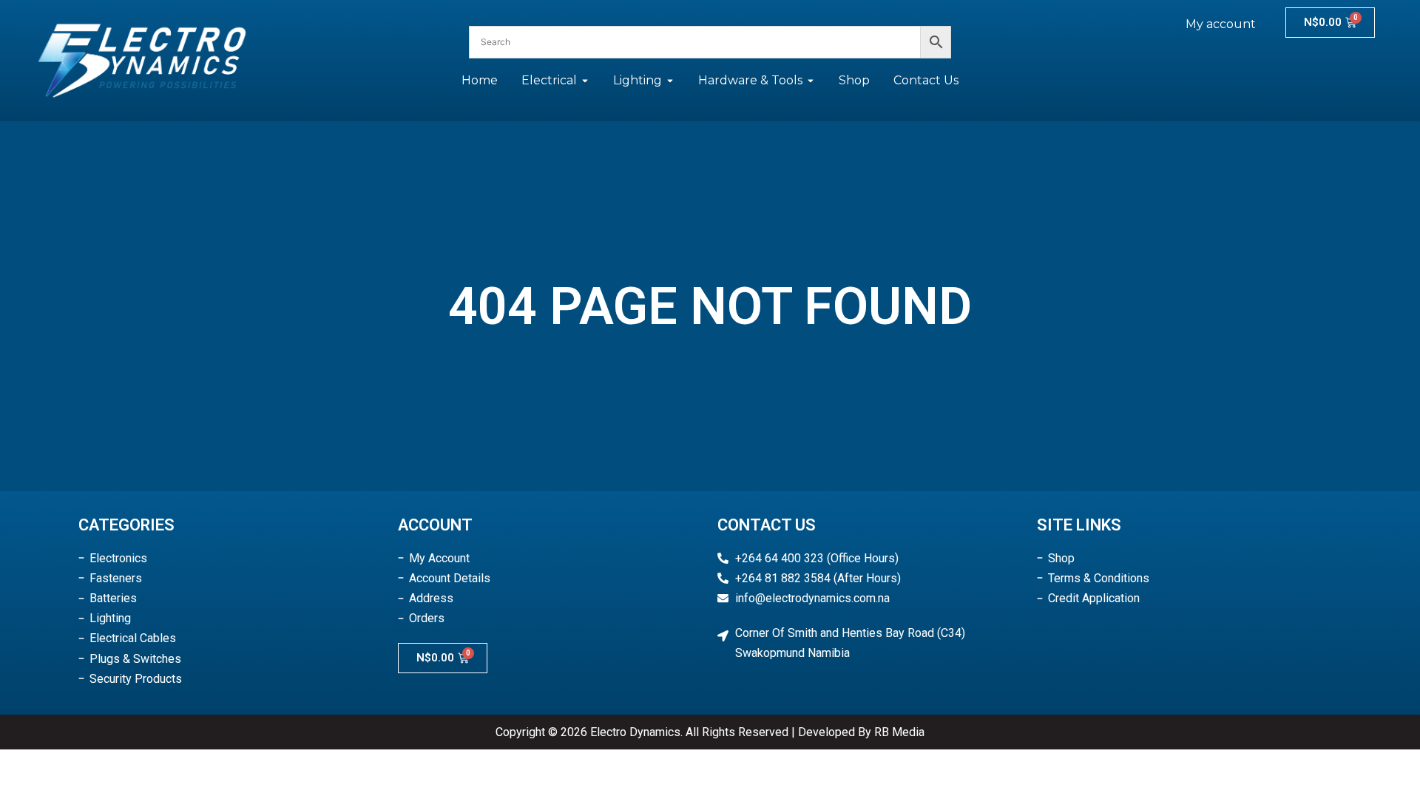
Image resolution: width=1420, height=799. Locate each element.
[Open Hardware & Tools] (810, 81)
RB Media (899, 732)
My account (1221, 24)
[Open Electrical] (585, 81)
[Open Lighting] (670, 81)
